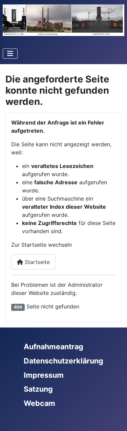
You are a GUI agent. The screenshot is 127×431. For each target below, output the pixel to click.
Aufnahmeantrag (53, 346)
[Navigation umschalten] (10, 54)
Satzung (38, 389)
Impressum (44, 375)
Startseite (36, 262)
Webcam (39, 403)
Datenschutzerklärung (63, 360)
